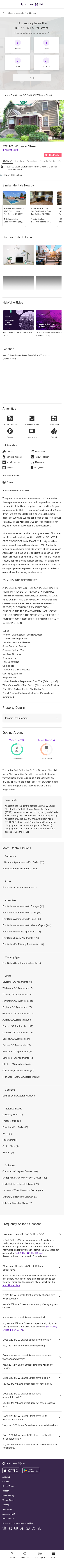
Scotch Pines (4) (10, 1146)
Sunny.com (7, 1509)
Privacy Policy (8, 1495)
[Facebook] (16, 1528)
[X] (22, 1528)
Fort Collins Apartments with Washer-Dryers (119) (26, 925)
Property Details (47, 161)
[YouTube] (28, 1528)
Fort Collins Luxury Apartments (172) (20, 937)
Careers (5, 1481)
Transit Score (45, 739)
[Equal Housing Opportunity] (4, 1528)
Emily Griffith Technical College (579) (20, 1183)
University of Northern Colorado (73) (20, 1196)
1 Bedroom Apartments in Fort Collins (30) (23, 862)
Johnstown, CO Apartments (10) (18, 1000)
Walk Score (15, 739)
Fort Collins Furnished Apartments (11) (21, 931)
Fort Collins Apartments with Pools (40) (21, 918)
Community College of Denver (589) (20, 1171)
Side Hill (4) (8, 1152)
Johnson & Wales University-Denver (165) (22, 1190)
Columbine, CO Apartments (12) (18, 1070)
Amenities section (11, 1285)
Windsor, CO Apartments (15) (17, 994)
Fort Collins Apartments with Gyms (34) (21, 912)
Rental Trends (8, 1486)
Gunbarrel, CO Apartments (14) (18, 1013)
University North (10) (12, 1114)
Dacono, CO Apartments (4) (16, 1038)
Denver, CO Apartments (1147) (17, 1026)
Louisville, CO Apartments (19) (17, 1032)
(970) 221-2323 (10, 149)
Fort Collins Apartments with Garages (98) (23, 906)
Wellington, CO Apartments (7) (17, 988)
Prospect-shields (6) (12, 1120)
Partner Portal (8, 1518)
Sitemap (5, 1504)
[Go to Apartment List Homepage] (32, 4)
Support (5, 1490)
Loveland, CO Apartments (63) (17, 981)
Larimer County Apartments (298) (19, 1095)
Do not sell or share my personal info (17, 1523)
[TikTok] (39, 1528)
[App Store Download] (11, 1472)
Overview (7, 160)
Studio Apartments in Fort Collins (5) (20, 868)
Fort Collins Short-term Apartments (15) (21, 963)
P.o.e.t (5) (7, 1133)
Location (19, 161)
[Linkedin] (10, 1528)
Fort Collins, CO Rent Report (29, 1253)
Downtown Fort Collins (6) (15, 1127)
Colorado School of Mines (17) (17, 1202)
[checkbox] (17, 45)
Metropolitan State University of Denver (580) (24, 1177)
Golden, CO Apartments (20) (16, 1045)
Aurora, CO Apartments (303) (17, 1019)
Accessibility (7, 1513)
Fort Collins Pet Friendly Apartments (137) (23, 944)
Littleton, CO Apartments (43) (16, 1064)
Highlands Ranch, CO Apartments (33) (21, 1076)
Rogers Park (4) (10, 1139)
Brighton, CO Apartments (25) (17, 1007)
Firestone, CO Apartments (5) (17, 1051)
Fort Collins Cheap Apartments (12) (19, 887)
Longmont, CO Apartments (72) (18, 1057)
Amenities (32, 161)
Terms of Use (8, 1500)
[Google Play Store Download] (31, 1472)
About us (6, 1476)
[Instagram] (33, 1528)
